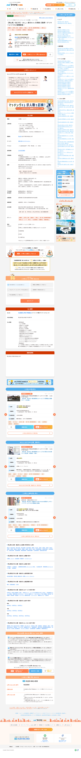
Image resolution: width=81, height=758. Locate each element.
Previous (5, 414)
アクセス (22, 746)
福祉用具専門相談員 (46, 715)
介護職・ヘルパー (10, 558)
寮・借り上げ (27, 625)
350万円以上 (21, 615)
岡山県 (16, 37)
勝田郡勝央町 (23, 550)
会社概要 (17, 746)
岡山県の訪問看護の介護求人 (64, 83)
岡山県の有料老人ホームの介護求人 (66, 65)
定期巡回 (16, 595)
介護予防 (47, 595)
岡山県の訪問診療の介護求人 (64, 85)
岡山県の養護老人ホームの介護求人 (66, 92)
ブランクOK (20, 627)
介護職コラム (59, 725)
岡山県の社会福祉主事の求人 (64, 35)
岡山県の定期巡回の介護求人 (64, 86)
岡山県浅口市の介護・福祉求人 (65, 23)
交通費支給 (38, 628)
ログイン (70, 4)
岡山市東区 (23, 547)
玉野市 (40, 547)
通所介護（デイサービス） (24, 141)
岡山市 (8, 547)
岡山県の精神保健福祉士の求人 (65, 40)
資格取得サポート (27, 627)
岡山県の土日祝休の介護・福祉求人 (66, 129)
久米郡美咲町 (36, 550)
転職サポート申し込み (40, 729)
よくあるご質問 (32, 725)
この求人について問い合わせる (34, 54)
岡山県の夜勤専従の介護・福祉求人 (66, 100)
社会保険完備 (32, 628)
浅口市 (34, 549)
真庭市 (27, 549)
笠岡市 (43, 547)
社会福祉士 (15, 566)
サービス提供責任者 (57, 713)
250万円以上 (9, 615)
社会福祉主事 (39, 566)
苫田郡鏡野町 (17, 550)
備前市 (15, 549)
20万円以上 (14, 610)
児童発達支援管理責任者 (26, 715)
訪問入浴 (49, 594)
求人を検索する (48, 8)
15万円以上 (9, 610)
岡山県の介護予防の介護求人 (64, 94)
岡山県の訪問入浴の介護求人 (64, 82)
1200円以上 (20, 605)
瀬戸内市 (19, 549)
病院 (8, 584)
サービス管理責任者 (36, 715)
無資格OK (14, 568)
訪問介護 (9, 592)
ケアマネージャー (28, 558)
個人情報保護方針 (45, 746)
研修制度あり (34, 627)
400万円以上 (27, 615)
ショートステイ (34, 595)
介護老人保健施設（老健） (16, 592)
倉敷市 (33, 547)
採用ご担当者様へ (14, 725)
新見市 (12, 549)
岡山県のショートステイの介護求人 (66, 91)
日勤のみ (15, 627)
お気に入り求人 (60, 8)
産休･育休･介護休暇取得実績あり (44, 627)
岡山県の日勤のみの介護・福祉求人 (66, 131)
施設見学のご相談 (14, 54)
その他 (17, 584)
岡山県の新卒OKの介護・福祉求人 (65, 144)
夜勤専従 (9, 625)
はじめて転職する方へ (66, 195)
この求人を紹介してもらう (26, 253)
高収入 (49, 625)
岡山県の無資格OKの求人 (63, 42)
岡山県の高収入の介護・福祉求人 (65, 125)
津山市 (36, 547)
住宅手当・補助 (34, 625)
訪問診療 (12, 595)
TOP (10, 8)
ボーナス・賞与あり (25, 628)
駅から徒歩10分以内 (15, 625)
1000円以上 (14, 605)
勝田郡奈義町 (30, 550)
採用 (34, 746)
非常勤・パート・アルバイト (28, 576)
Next (54, 414)
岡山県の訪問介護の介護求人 (64, 61)
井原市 (47, 547)
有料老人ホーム (26, 592)
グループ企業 (38, 746)
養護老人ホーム (41, 595)
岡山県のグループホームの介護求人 (66, 79)
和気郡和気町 (39, 549)
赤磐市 (23, 549)
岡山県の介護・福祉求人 (63, 21)
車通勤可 (22, 625)
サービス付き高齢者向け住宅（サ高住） (38, 592)
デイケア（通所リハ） (29, 594)
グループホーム (37, 594)
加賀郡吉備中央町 (43, 550)
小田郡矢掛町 (11, 550)
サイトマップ (24, 725)
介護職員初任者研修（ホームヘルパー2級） (26, 566)
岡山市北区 (13, 547)
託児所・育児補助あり (15, 628)
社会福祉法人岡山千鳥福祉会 (47, 17)
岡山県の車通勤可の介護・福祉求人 (66, 105)
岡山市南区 (28, 547)
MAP (16, 40)
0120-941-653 (32, 681)
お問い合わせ (67, 725)
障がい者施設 (44, 594)
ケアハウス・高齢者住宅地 (24, 595)
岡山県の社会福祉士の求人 (64, 31)
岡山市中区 (18, 547)
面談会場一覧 (35, 8)
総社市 (50, 547)
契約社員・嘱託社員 (18, 576)
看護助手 (22, 558)
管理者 (59, 715)
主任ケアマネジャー (47, 713)
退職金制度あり (45, 628)
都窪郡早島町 (45, 549)
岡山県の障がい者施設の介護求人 (65, 80)
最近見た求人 (73, 8)
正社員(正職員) (21, 150)
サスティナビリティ (28, 746)
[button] (30, 301)
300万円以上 (15, 615)
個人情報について (49, 725)
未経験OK (40, 625)
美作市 (30, 549)
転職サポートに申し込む (55, 4)
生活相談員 (17, 558)
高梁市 (8, 549)
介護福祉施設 (12, 584)
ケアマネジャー (38, 713)
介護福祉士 (9, 566)
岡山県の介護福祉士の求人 (64, 29)
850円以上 (9, 605)
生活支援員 (54, 715)
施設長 (63, 713)
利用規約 (41, 725)
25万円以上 (20, 610)
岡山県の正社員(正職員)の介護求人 (65, 48)
